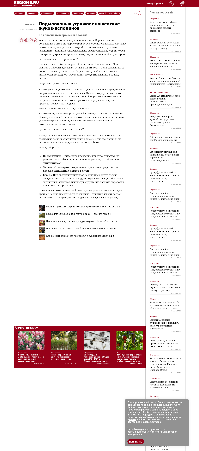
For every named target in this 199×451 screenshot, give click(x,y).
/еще (135, 13)
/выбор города (153, 3)
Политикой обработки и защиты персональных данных (154, 418)
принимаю (135, 441)
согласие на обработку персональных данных (153, 412)
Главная (28, 25)
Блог (35, 25)
